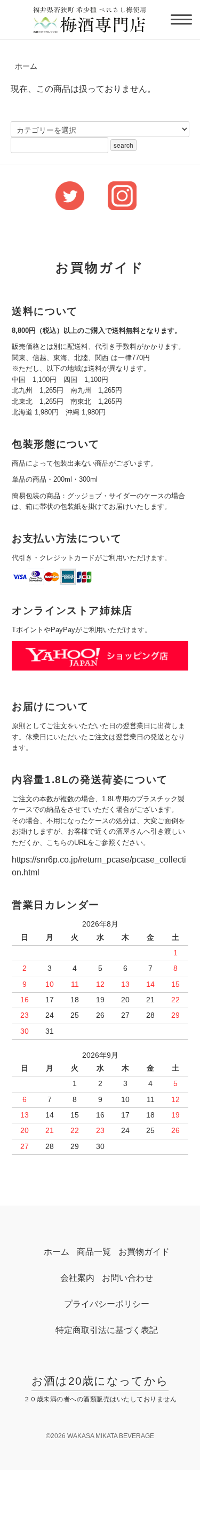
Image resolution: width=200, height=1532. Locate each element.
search (123, 144)
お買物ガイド (144, 1251)
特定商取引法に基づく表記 (106, 1330)
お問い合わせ (127, 1277)
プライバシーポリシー (106, 1303)
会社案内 (77, 1277)
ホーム (26, 66)
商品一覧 (94, 1251)
